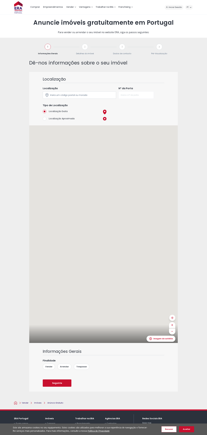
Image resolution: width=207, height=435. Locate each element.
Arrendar (64, 366)
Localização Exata (58, 111)
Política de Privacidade (99, 430)
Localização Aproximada (62, 118)
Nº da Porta (126, 88)
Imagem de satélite (163, 338)
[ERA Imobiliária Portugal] (18, 7)
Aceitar (186, 429)
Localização (50, 88)
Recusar (169, 429)
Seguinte (57, 383)
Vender (48, 366)
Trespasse (81, 366)
